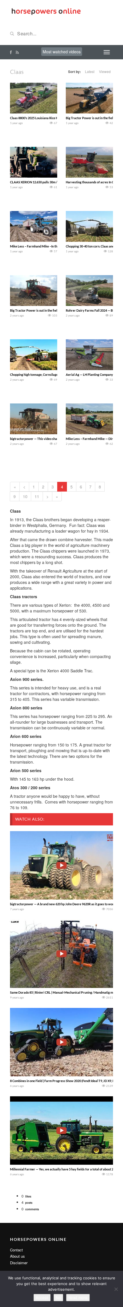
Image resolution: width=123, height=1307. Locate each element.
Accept (42, 1297)
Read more (78, 1297)
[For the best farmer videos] (46, 11)
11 (37, 496)
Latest (89, 71)
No (58, 1297)
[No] (116, 1289)
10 (25, 496)
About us (17, 1256)
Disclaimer (18, 1262)
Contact (16, 1250)
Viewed (105, 71)
